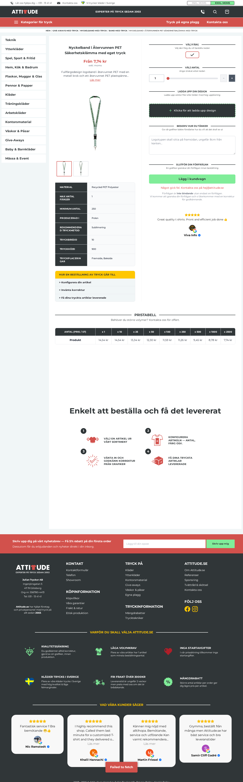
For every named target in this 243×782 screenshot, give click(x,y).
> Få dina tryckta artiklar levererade (82, 297)
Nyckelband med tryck (93, 30)
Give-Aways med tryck (65, 30)
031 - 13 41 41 (35, 596)
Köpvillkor (73, 598)
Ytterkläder (14, 49)
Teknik (10, 40)
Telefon (71, 575)
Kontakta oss (193, 590)
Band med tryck (118, 30)
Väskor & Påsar (17, 131)
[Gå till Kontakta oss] (202, 11)
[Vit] (192, 54)
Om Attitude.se (195, 570)
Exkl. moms (222, 3)
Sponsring (191, 580)
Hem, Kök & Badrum (21, 67)
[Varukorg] (227, 11)
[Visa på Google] (192, 228)
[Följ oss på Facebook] (187, 609)
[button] (192, 110)
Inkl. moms (199, 3)
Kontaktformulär (77, 570)
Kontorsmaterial (18, 122)
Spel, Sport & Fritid (20, 58)
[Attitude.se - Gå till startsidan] (24, 12)
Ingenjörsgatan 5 (32, 583)
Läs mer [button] (93, 744)
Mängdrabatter (135, 613)
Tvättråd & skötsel (196, 585)
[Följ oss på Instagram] (195, 609)
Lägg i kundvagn (192, 179)
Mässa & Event (17, 158)
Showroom (73, 580)
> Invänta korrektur (72, 289)
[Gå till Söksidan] (214, 11)
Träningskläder (17, 104)
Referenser (192, 575)
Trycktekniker (134, 618)
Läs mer (95, 80)
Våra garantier (75, 603)
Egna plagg (133, 595)
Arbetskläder (15, 113)
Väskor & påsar (135, 590)
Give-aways (132, 585)
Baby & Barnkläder (20, 149)
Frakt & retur (74, 608)
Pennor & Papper (19, 85)
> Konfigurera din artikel (75, 282)
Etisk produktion (77, 613)
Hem (48, 30)
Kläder (10, 94)
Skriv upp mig (220, 543)
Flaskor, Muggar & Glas (23, 76)
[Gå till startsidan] (33, 569)
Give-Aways (14, 140)
